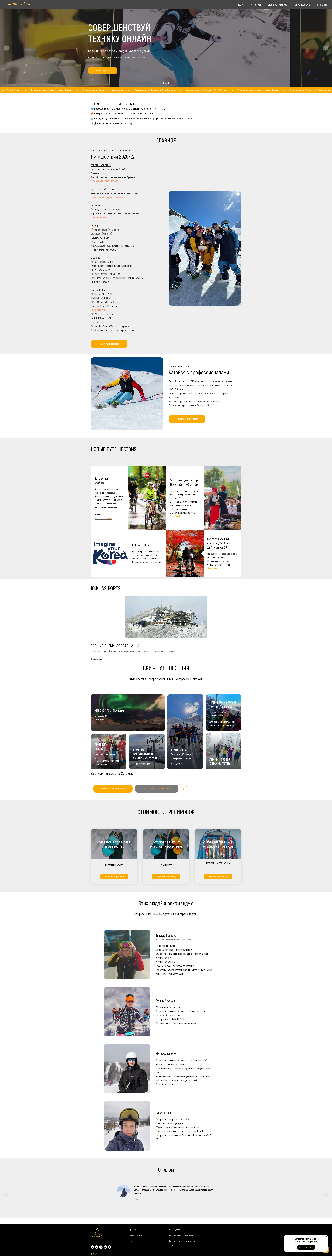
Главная (241, 4)
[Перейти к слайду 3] (168, 83)
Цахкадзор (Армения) (101, 233)
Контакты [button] (322, 4)
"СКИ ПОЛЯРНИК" (99, 217)
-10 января (102, 229)
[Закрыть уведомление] (326, 1237)
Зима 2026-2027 (303, 4)
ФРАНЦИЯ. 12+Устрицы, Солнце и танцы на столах (182, 754)
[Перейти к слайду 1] (163, 83)
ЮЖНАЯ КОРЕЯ (174, 1230)
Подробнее (212, 568)
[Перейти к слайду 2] (166, 83)
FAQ (131, 1241)
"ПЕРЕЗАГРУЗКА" (99, 310)
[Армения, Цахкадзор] (101, 1247)
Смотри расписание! (103, 518)
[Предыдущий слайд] (6, 48)
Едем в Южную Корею (278, 4)
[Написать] (105, 1247)
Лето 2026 (256, 4)
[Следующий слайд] (325, 48)
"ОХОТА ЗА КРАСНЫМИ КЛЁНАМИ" (107, 197)
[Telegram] (92, 1247)
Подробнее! (175, 516)
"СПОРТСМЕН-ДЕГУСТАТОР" (104, 181)
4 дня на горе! (113, 209)
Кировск (95, 213)
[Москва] (96, 1247)
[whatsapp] (109, 1247)
